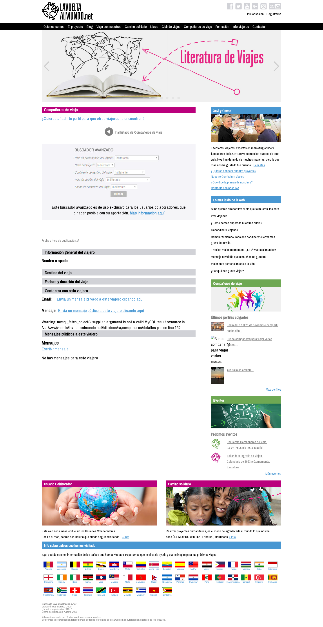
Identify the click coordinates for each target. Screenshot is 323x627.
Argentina (61, 569)
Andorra (48, 569)
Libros (154, 26)
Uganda (127, 595)
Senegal (246, 582)
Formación (222, 26)
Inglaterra (48, 582)
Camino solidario (136, 26)
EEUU (193, 569)
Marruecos (140, 582)
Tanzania (101, 595)
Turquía (114, 595)
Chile (127, 569)
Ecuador (167, 569)
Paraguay (193, 582)
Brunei (101, 569)
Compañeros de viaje (198, 26)
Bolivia (88, 569)
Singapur (259, 582)
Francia (233, 569)
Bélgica (74, 569)
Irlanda (61, 582)
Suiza (74, 595)
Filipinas (219, 569)
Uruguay (141, 595)
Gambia (246, 569)
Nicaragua (167, 582)
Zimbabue (167, 595)
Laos (101, 582)
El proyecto (75, 26)
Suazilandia (48, 595)
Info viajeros (241, 26)
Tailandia (88, 595)
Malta (127, 582)
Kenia (88, 582)
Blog (90, 26)
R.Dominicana (233, 582)
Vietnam (154, 595)
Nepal (153, 582)
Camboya (114, 569)
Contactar (259, 26)
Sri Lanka (272, 582)
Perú (207, 582)
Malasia (114, 582)
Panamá (180, 582)
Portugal (219, 582)
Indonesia (272, 569)
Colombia (140, 569)
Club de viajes (171, 26)
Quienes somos (54, 26)
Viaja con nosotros (108, 26)
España (180, 569)
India (259, 569)
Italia (75, 582)
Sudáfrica (61, 595)
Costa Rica (154, 569)
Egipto (206, 569)
